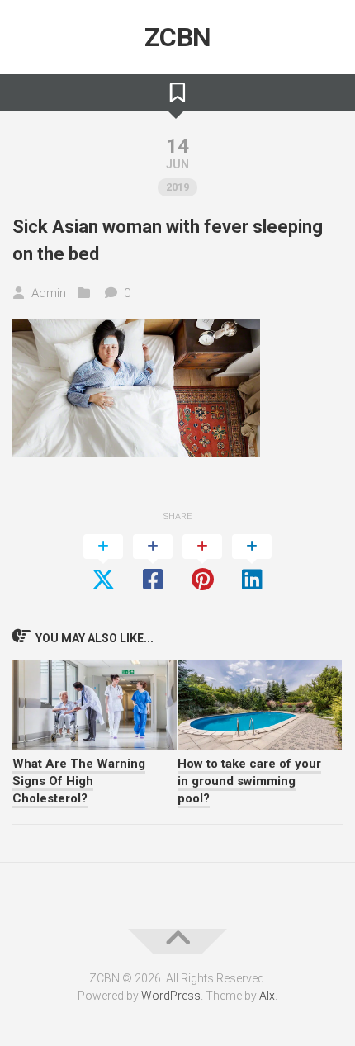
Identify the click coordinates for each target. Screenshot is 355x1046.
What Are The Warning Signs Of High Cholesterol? (78, 781)
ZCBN (177, 37)
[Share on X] (103, 564)
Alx (267, 995)
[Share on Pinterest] (202, 564)
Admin (48, 293)
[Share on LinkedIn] (252, 564)
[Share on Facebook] (153, 564)
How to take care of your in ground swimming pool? (249, 781)
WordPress (171, 995)
